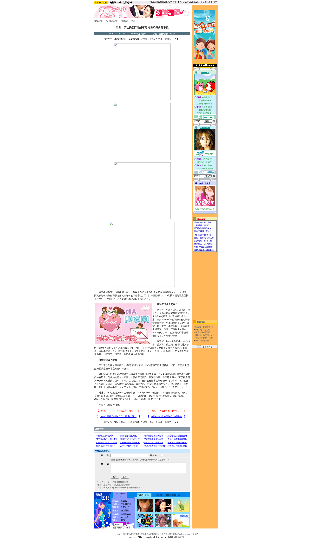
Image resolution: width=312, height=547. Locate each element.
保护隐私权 (174, 534)
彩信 (194, 2)
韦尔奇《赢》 (205, 341)
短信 (189, 2)
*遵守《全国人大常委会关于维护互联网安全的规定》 (120, 487)
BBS (215, 2)
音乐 (197, 332)
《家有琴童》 (205, 332)
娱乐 (162, 2)
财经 (167, 2)
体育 (157, 2)
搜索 (211, 2)
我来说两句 (120, 39)
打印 (168, 39)
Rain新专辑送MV (206, 335)
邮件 (206, 2)
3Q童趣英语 (204, 329)
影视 (197, 327)
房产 (179, 2)
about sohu (184, 534)
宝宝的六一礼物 (206, 338)
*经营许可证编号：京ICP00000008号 (112, 482)
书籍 (197, 338)
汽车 (174, 2)
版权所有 (180, 537)
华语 (133, 21)
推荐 (144, 39)
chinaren (117, 534)
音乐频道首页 (111, 21)
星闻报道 (124, 21)
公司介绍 (194, 534)
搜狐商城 (201, 322)
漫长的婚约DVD (206, 327)
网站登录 (135, 534)
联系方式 (163, 534)
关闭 (176, 39)
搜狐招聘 (126, 534)
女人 (184, 2)
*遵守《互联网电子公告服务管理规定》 (114, 485)
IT (171, 2)
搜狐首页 (98, 21)
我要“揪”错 (133, 39)
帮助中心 (145, 534)
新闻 (152, 2)
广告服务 (154, 534)
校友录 (200, 2)
